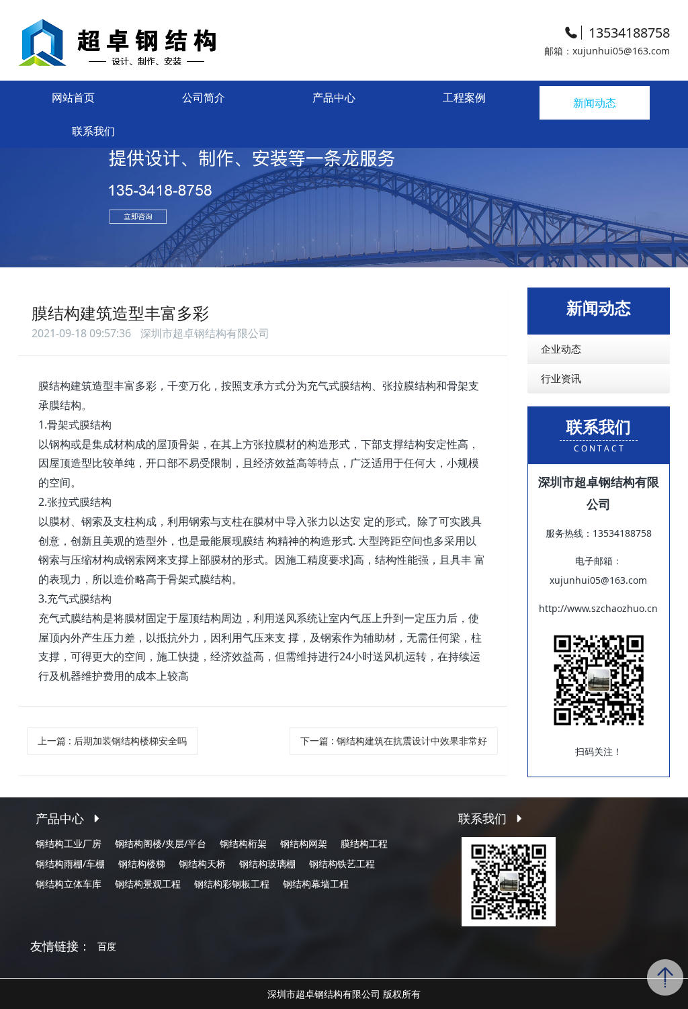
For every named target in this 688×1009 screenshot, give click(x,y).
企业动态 (561, 348)
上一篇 (112, 740)
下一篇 (393, 740)
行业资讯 (561, 378)
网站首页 (73, 97)
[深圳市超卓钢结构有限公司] (152, 40)
